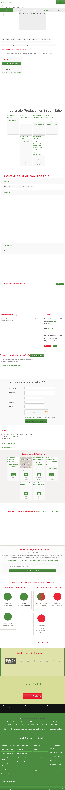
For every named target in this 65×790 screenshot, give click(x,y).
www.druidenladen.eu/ (15, 72)
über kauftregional (5, 769)
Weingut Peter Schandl (39, 488)
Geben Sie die (11, 365)
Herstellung (8, 245)
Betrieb (6, 181)
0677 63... (8, 69)
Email (10, 406)
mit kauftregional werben (23, 757)
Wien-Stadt (50, 323)
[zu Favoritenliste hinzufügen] (2, 14)
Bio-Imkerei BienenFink (39, 463)
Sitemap (35, 762)
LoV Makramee (13, 120)
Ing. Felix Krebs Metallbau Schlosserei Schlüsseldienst (39, 159)
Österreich (50, 328)
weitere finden (24, 605)
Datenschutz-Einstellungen (7, 773)
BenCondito (26, 141)
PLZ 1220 (53, 321)
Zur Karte (4, 441)
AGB (34, 753)
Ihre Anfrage (12, 392)
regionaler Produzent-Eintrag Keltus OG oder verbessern (41, 606)
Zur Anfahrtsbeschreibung (8, 443)
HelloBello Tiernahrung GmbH (52, 125)
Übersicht (7, 10)
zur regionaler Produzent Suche (1, 6)
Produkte (7, 192)
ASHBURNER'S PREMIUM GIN (13, 465)
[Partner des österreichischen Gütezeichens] (53, 706)
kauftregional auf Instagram (56, 764)
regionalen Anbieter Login (9, 781)
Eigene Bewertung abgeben (37, 355)
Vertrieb (7, 251)
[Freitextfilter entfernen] (57, 2)
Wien (53, 326)
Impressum (36, 749)
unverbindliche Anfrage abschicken (36, 421)
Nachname (12, 402)
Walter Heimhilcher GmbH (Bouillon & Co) (39, 125)
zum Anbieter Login (22, 753)
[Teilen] (59, 788)
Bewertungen (46, 10)
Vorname (11, 398)
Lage (20, 10)
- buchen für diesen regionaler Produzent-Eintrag (41, 629)
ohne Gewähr (42, 511)
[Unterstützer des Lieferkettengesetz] (12, 707)
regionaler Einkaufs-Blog (56, 752)
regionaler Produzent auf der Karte (12, 67)
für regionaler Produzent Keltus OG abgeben (8, 605)
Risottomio (26, 470)
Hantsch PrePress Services (26, 127)
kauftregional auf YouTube (56, 773)
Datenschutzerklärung (32, 417)
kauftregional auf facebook (56, 768)
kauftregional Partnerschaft (61, 109)
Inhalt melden (54, 511)
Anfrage (59, 10)
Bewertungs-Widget (22, 762)
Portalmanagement (38, 766)
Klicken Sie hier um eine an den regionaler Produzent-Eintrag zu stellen (33, 560)
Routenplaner (61, 283)
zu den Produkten (33, 696)
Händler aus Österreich (7, 749)
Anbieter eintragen (21, 749)
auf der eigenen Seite (57, 605)
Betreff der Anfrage (14, 388)
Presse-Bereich (53, 760)
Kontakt (55, 345)
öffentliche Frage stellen (33, 570)
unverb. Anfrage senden (12, 63)
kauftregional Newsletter (56, 756)
